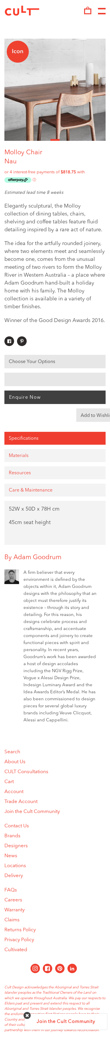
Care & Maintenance (31, 490)
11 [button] (101, 140)
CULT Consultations (26, 771)
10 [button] (91, 140)
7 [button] (64, 140)
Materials (18, 455)
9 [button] (82, 140)
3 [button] (27, 140)
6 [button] (55, 140)
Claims (12, 920)
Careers (13, 900)
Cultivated (15, 949)
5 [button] (45, 140)
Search (12, 751)
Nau (10, 161)
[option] (55, 90)
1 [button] (8, 140)
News (10, 855)
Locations (15, 865)
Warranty (14, 910)
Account (13, 791)
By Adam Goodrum (32, 557)
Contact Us (16, 826)
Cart (9, 781)
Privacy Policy (19, 939)
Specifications (23, 438)
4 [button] (36, 140)
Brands (12, 835)
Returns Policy (20, 929)
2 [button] (18, 140)
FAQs (10, 890)
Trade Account (21, 801)
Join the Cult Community (32, 811)
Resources (20, 473)
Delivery (13, 875)
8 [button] (73, 140)
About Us (15, 761)
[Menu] (102, 11)
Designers (16, 845)
